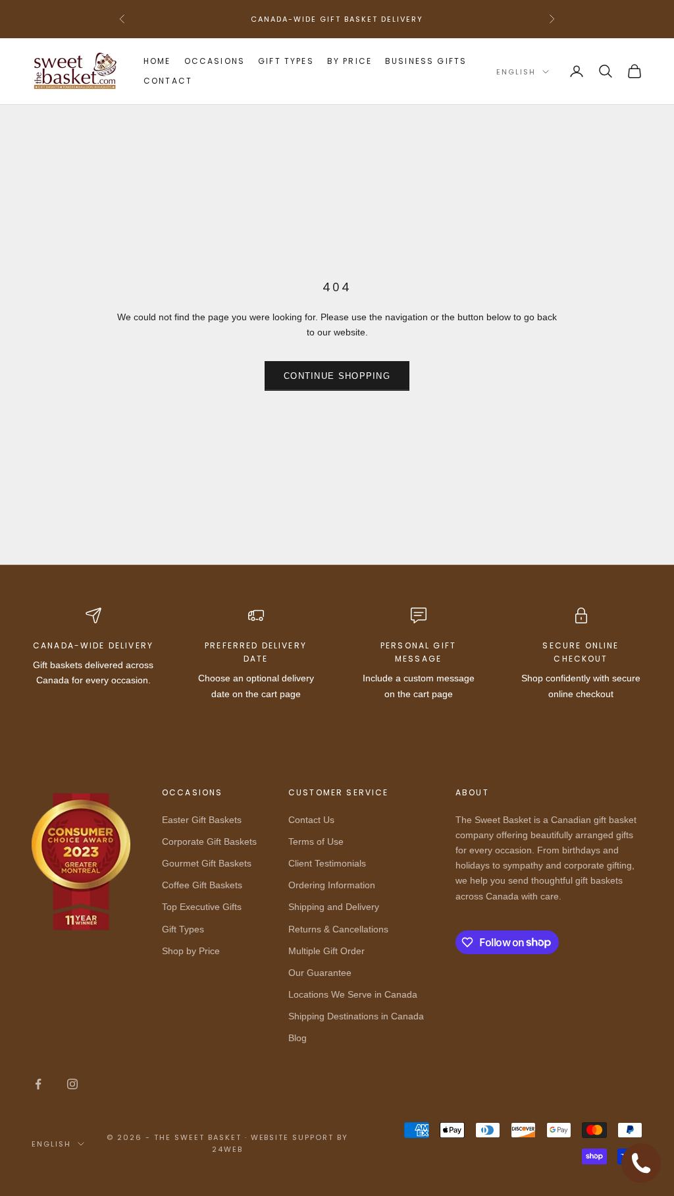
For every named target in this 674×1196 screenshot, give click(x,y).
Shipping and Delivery (333, 906)
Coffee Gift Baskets (202, 885)
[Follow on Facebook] (38, 1084)
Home (157, 61)
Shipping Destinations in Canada (356, 1016)
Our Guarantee (319, 972)
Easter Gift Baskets (202, 819)
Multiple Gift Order (326, 951)
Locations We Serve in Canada (352, 994)
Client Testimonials (327, 863)
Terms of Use (316, 841)
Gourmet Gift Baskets (206, 863)
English (516, 72)
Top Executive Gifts (202, 906)
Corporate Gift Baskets (209, 841)
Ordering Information (331, 885)
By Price (349, 61)
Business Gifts (426, 61)
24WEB (227, 1149)
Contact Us (311, 819)
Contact (167, 80)
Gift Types (286, 61)
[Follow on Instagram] (72, 1084)
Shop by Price (191, 951)
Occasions (214, 61)
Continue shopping (337, 376)
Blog (297, 1038)
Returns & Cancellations (338, 929)
